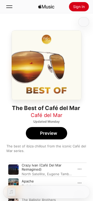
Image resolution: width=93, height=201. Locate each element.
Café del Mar (46, 115)
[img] (46, 6)
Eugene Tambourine (63, 174)
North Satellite (33, 174)
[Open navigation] (9, 6)
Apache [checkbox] (28, 181)
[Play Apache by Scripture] (13, 183)
